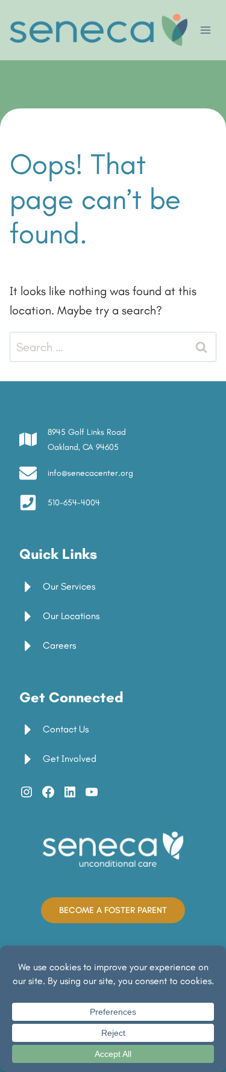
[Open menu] (205, 29)
